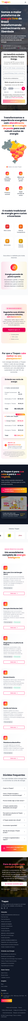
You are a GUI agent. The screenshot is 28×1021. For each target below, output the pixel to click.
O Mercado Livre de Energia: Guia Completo (11, 958)
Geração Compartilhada (6, 926)
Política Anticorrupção (7, 1010)
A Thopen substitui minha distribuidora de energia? (10, 806)
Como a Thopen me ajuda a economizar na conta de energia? (12, 794)
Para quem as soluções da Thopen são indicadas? (13, 813)
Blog (2, 984)
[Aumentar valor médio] (23, 88)
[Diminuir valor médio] (4, 88)
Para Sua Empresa (5, 919)
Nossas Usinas (4, 975)
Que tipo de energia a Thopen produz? (11, 831)
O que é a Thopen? (8, 788)
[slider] (10, 88)
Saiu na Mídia (4, 986)
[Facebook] (7, 908)
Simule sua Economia (6, 921)
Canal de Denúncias (7, 1012)
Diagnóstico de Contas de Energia (9, 942)
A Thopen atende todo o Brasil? (12, 820)
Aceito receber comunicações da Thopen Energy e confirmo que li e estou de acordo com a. (15, 96)
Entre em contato (6, 1000)
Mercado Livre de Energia (7, 935)
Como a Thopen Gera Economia (8, 961)
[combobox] (14, 78)
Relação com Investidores (19, 1012)
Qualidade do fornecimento (7, 963)
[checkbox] (3, 95)
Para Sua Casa (4, 917)
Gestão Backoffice (5, 930)
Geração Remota (5, 928)
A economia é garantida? (10, 825)
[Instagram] (4, 908)
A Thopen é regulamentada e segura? (11, 838)
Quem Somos (4, 972)
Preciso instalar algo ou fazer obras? (13, 800)
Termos (20, 1007)
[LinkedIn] (2, 908)
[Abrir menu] (25, 2)
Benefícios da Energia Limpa (8, 956)
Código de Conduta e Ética (19, 1010)
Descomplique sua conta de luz (8, 954)
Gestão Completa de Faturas (8, 947)
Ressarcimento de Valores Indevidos (10, 944)
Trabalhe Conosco (5, 977)
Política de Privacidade (17, 97)
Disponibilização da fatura (7, 965)
